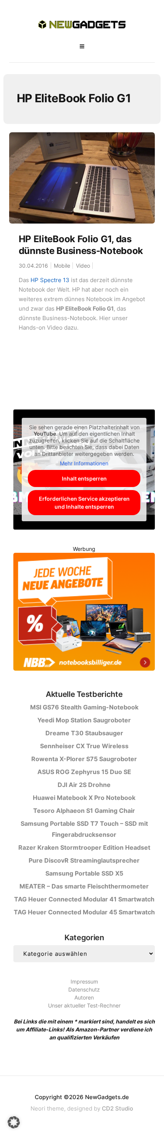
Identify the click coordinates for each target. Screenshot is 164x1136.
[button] (13, 1122)
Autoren (84, 997)
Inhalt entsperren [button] (84, 478)
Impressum (84, 981)
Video (83, 265)
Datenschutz (84, 989)
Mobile (62, 265)
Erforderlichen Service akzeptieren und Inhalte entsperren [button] (84, 502)
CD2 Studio (117, 1108)
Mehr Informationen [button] (84, 463)
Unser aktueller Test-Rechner (84, 1005)
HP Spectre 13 (50, 280)
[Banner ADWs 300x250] (84, 613)
